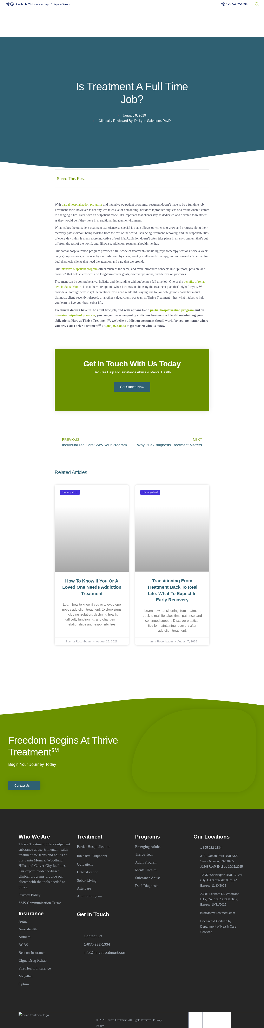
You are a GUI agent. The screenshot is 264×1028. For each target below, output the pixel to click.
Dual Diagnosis (146, 886)
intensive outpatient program (79, 269)
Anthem (25, 937)
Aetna (23, 921)
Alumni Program (89, 896)
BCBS (23, 945)
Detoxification (87, 872)
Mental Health (146, 870)
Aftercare (84, 888)
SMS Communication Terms (40, 903)
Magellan (26, 976)
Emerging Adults (147, 847)
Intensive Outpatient (92, 856)
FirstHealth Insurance (35, 968)
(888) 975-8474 (115, 326)
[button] (164, 178)
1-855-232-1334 (237, 4)
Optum (24, 984)
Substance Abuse (147, 878)
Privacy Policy (29, 895)
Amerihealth (28, 929)
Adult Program (146, 862)
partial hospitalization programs (82, 204)
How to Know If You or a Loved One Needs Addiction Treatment (91, 587)
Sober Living (87, 880)
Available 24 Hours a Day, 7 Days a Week (43, 4)
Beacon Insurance (32, 953)
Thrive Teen (144, 854)
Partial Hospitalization (93, 847)
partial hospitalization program (172, 310)
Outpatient (85, 864)
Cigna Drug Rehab (33, 960)
